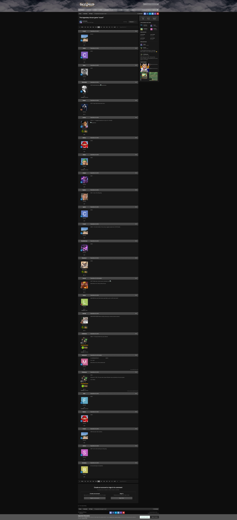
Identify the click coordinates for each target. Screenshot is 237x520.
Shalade (85, 21)
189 (85, 275)
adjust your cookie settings (115, 517)
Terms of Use (84, 518)
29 (85, 330)
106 (98, 27)
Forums (81, 9)
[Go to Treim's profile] (151, 26)
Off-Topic (91, 22)
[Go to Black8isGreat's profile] (84, 247)
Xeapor (84, 100)
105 (96, 27)
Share (125, 21)
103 (90, 27)
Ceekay (154, 28)
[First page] (80, 27)
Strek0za (145, 25)
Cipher (84, 48)
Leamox (84, 117)
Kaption (84, 189)
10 (84, 309)
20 (85, 292)
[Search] (158, 4)
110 (109, 27)
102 (88, 27)
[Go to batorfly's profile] (84, 320)
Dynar (84, 65)
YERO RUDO (84, 82)
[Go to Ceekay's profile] (151, 29)
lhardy (84, 295)
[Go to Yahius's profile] (84, 161)
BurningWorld (132, 369)
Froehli (84, 31)
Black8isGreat (84, 241)
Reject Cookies (154, 517)
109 (106, 27)
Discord (106, 9)
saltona (84, 445)
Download (89, 9)
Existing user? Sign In (146, 9)
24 (85, 114)
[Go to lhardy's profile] (84, 302)
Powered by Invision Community (153, 513)
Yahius (84, 154)
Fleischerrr (84, 258)
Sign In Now (121, 498)
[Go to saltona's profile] (84, 452)
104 (93, 27)
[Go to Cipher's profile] (84, 55)
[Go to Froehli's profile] (84, 38)
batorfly (84, 313)
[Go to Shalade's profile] (80, 21)
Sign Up (154, 9)
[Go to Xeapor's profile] (84, 107)
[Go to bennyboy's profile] (84, 469)
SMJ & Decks (114, 9)
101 (85, 27)
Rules (95, 9)
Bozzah (84, 278)
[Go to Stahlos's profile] (84, 144)
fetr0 (84, 393)
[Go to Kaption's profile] (84, 196)
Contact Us (81, 513)
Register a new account (94, 498)
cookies (85, 517)
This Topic (153, 4)
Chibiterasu (84, 333)
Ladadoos (145, 28)
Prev (82, 27)
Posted (94, 31)
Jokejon (84, 172)
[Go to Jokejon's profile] (84, 179)
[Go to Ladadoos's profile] (142, 29)
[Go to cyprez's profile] (84, 213)
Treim (154, 25)
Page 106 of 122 (123, 27)
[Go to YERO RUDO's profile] (84, 89)
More (133, 9)
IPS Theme (80, 512)
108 (104, 27)
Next (115, 27)
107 (101, 27)
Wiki (121, 9)
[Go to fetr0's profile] (84, 400)
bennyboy (84, 462)
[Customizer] (157, 10)
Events (127, 9)
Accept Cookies (145, 517)
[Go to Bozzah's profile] (84, 285)
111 (112, 27)
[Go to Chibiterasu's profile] (84, 340)
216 (85, 350)
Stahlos (84, 137)
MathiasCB (84, 355)
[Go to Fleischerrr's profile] (84, 265)
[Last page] (117, 27)
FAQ (101, 9)
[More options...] (136, 31)
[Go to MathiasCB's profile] (84, 362)
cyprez (84, 207)
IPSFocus (84, 512)
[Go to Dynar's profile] (84, 72)
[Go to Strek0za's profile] (142, 26)
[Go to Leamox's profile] (84, 124)
